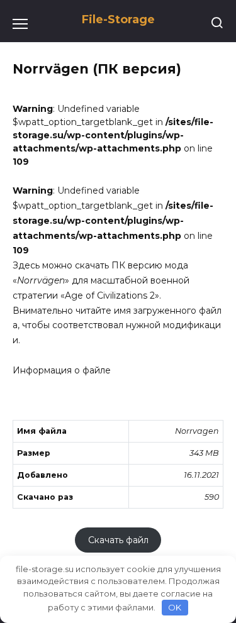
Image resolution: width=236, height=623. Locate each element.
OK (174, 607)
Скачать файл (118, 540)
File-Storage (118, 19)
